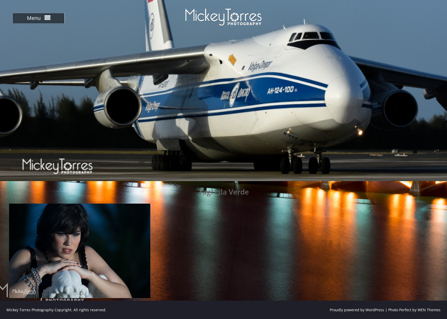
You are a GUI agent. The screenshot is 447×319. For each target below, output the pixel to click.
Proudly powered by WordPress (357, 309)
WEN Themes (429, 309)
